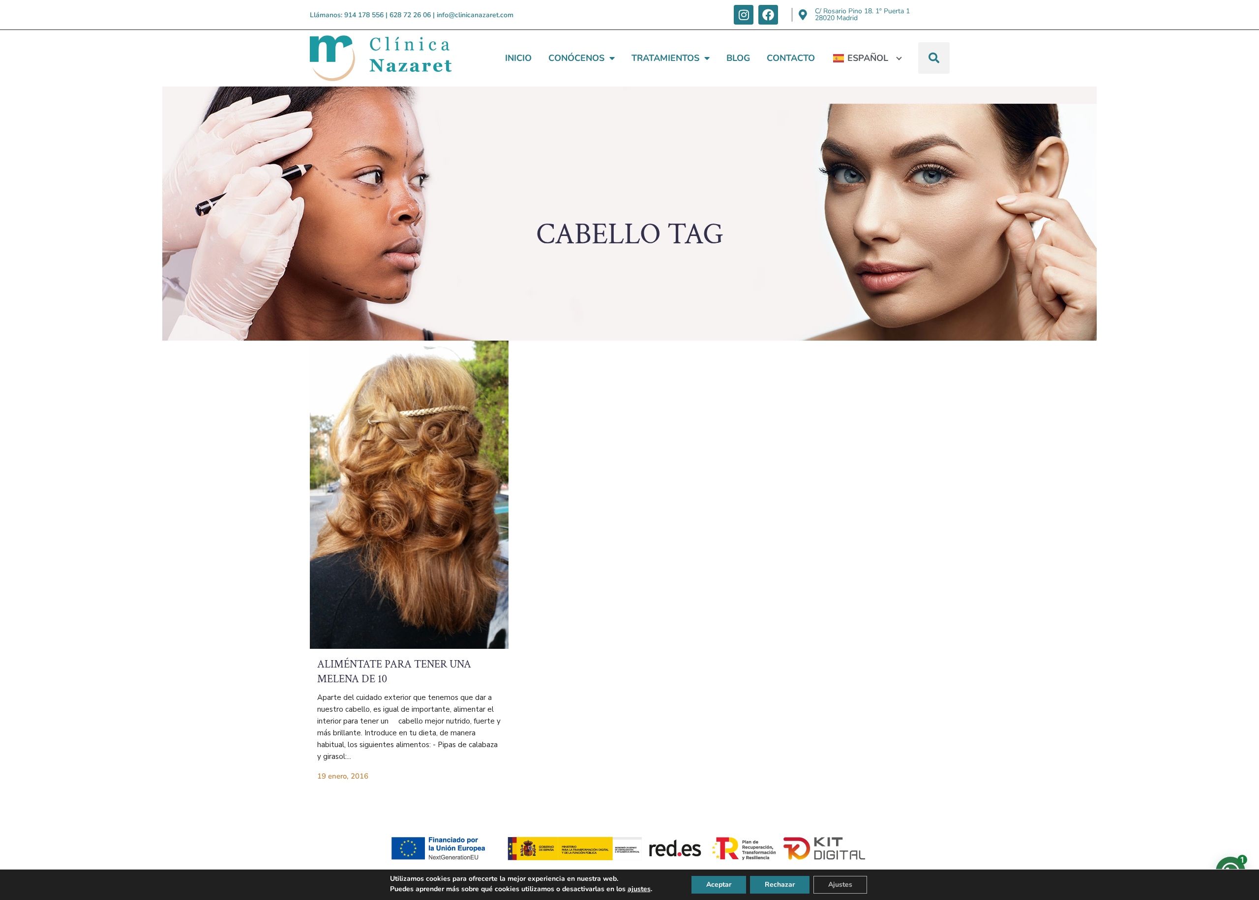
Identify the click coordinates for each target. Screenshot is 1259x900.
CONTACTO (791, 58)
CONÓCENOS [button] (576, 58)
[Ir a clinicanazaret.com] (409, 495)
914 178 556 (364, 15)
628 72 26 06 (410, 15)
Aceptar (718, 884)
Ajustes (840, 884)
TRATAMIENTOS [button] (665, 58)
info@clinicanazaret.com (475, 15)
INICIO (518, 58)
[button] (934, 58)
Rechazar (780, 884)
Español (867, 58)
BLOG (738, 58)
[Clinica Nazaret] (380, 58)
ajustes (639, 889)
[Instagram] (743, 15)
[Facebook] (768, 15)
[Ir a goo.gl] (803, 15)
